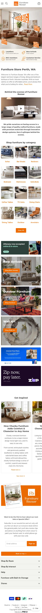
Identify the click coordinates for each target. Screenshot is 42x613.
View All (21, 230)
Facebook (15, 605)
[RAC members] (11, 59)
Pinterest (32, 605)
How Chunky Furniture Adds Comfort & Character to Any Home (16, 428)
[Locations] (11, 52)
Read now (15, 470)
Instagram (24, 605)
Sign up (32, 543)
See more (20, 476)
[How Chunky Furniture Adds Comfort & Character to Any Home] (16, 412)
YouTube (24, 607)
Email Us (7, 605)
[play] (21, 108)
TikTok (17, 607)
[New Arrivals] (31, 52)
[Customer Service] (31, 59)
